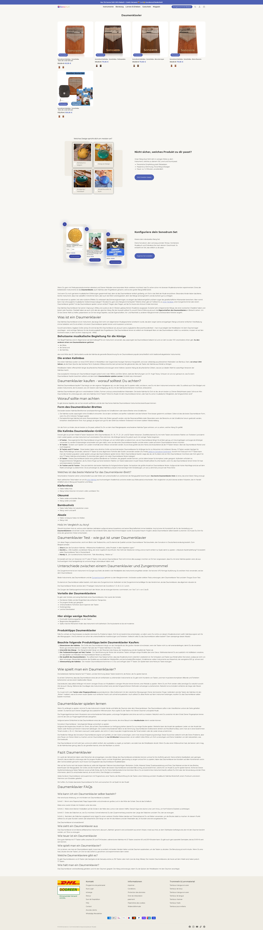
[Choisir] (90, 54)
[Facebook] (190, 926)
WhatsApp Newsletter (94, 913)
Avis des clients (91, 910)
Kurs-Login (90, 889)
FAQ (87, 903)
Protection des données (136, 892)
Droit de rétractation (135, 896)
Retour (88, 896)
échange (89, 892)
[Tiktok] (200, 926)
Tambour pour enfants (178, 906)
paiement (131, 899)
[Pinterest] (204, 926)
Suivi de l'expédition (93, 899)
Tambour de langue (177, 896)
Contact (89, 906)
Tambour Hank (175, 903)
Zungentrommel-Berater (182, 7)
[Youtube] (197, 926)
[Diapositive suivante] (90, 39)
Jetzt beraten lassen (144, 177)
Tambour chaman (176, 899)
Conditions (131, 889)
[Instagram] (193, 926)
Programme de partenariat (95, 885)
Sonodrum (65, 927)
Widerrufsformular (134, 906)
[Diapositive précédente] (61, 39)
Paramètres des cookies (136, 903)
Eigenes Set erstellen (144, 256)
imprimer (131, 885)
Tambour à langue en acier (179, 885)
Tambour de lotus (176, 889)
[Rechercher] (195, 7)
